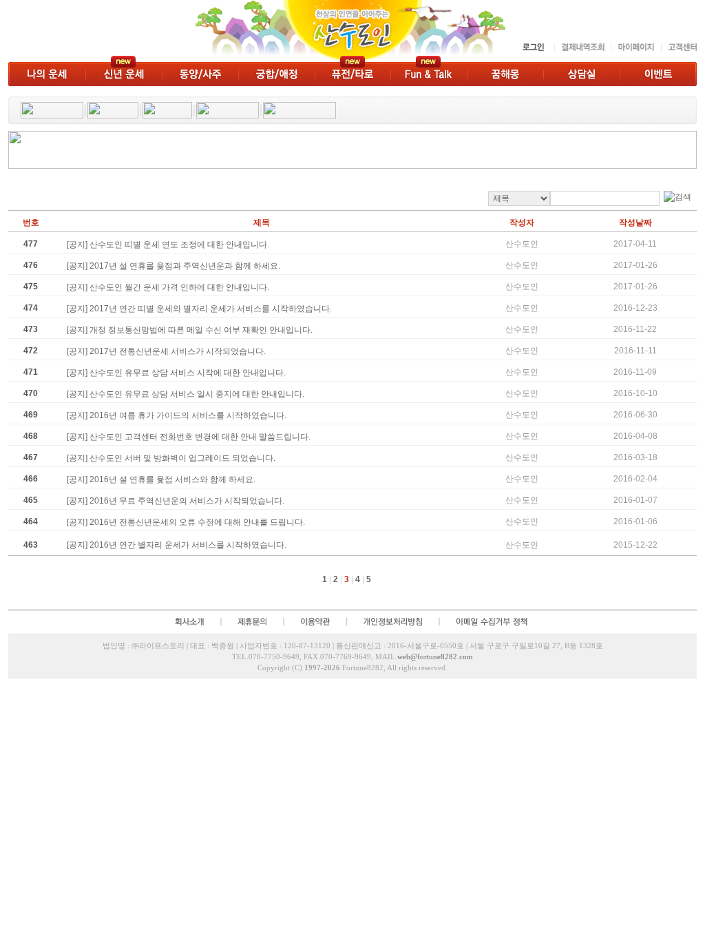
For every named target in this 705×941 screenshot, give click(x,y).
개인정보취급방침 (392, 622)
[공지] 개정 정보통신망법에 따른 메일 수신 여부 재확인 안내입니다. (190, 330)
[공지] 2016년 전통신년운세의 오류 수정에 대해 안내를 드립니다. (186, 522)
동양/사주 (200, 74)
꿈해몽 (505, 74)
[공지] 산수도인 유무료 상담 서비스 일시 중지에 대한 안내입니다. (185, 394)
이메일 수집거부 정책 (494, 622)
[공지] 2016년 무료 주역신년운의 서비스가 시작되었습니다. (175, 501)
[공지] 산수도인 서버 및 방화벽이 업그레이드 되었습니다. (171, 458)
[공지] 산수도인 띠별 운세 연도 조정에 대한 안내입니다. (168, 244)
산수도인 (261, 31)
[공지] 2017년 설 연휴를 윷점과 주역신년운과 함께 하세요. (173, 266)
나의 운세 (46, 74)
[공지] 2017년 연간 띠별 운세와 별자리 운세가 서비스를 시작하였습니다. (199, 308)
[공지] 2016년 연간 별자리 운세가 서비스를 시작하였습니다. (176, 545)
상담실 (581, 74)
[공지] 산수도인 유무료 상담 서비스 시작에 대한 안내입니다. (176, 373)
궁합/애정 (276, 74)
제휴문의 (251, 622)
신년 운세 (123, 74)
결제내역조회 (582, 47)
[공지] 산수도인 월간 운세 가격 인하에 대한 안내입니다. (168, 287)
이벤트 (658, 74)
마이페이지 (636, 47)
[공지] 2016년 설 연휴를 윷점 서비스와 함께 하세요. (161, 479)
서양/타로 (352, 74)
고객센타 (679, 47)
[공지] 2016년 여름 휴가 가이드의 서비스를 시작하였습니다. (176, 415)
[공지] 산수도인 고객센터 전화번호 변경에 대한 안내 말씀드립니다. (189, 437)
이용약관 (314, 622)
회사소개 (188, 622)
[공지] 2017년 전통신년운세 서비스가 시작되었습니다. (166, 351)
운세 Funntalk (428, 74)
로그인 (534, 47)
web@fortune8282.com (435, 656)
